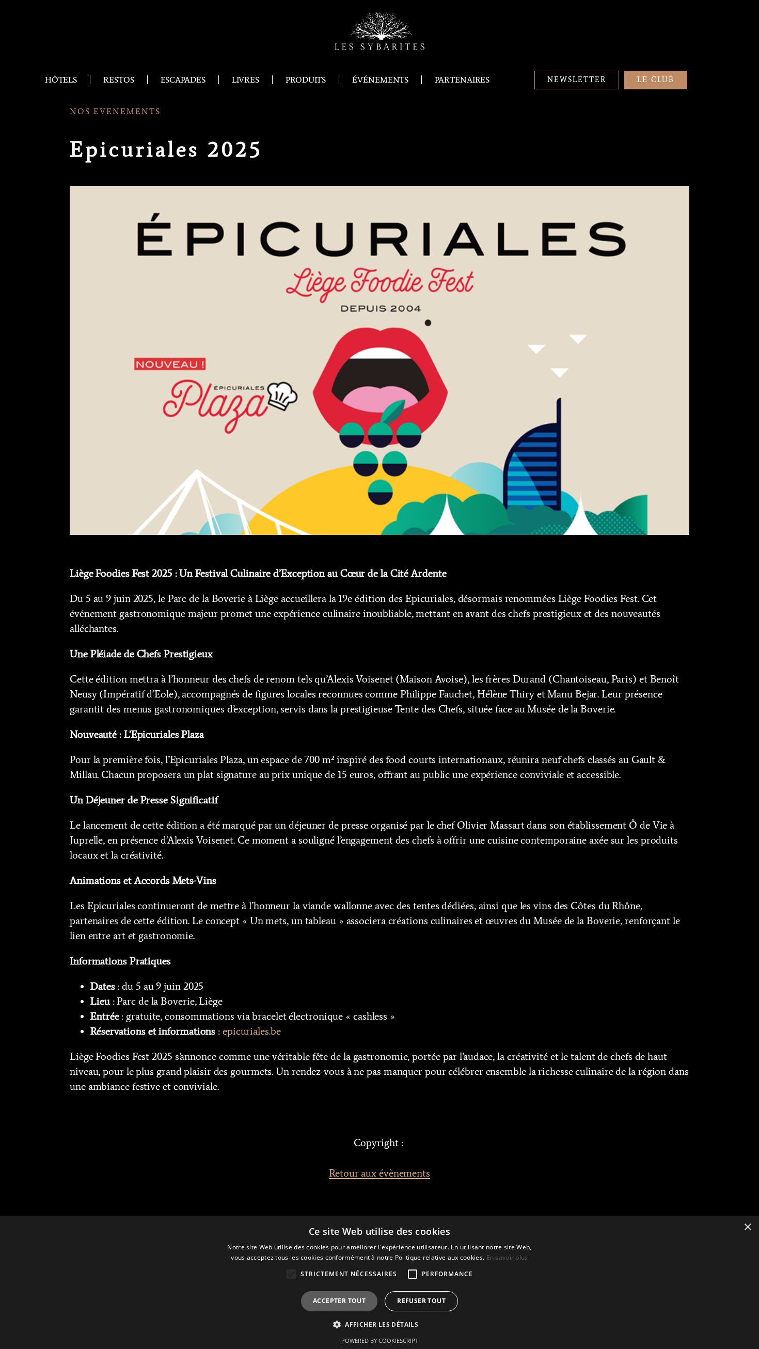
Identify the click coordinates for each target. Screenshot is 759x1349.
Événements (380, 80)
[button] (379, 1324)
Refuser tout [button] (421, 1300)
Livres (245, 80)
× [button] (747, 1227)
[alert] (379, 1282)
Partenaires (462, 80)
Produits (306, 80)
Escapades (183, 80)
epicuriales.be (252, 1031)
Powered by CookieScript (379, 1340)
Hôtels (61, 80)
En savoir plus (507, 1257)
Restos (118, 80)
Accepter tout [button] (339, 1300)
